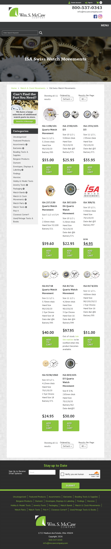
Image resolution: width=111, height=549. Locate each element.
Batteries (17, 148)
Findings (16, 173)
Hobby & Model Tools (23, 181)
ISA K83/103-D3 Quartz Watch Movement (70, 380)
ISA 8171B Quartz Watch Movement (49, 289)
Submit (70, 485)
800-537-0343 (87, 8)
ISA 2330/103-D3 (70, 127)
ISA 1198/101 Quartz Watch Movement (49, 129)
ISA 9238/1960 (50, 374)
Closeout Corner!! (21, 214)
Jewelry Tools (19, 184)
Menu (105, 25)
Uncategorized (19, 136)
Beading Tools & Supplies (20, 153)
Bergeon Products (21, 159)
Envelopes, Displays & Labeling (23, 168)
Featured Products (21, 140)
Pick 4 (16, 210)
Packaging (17, 188)
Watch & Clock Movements (32, 88)
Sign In (90, 3)
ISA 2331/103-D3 (91, 127)
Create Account (76, 3)
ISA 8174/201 (90, 285)
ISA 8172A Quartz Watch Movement (70, 289)
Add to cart (49, 170)
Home (14, 88)
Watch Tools (19, 207)
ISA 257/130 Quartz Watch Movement (49, 206)
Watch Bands (19, 192)
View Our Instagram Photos (100, 17)
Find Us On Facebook (96, 17)
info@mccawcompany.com (90, 11)
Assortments (19, 144)
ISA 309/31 (89, 202)
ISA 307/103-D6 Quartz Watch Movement (70, 208)
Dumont (17, 162)
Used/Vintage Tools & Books (23, 220)
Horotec (17, 177)
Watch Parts (18, 203)
